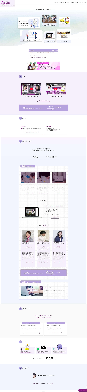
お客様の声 (72, 2)
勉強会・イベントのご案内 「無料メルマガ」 (82, 390)
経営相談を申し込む (55, 332)
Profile (28, 246)
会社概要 (76, 2)
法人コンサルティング (60, 2)
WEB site (58, 246)
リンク (80, 2)
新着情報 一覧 (54, 50)
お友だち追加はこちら (40, 352)
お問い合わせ (84, 2)
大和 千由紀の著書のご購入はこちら (26, 352)
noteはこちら (62, 352)
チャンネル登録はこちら (43, 100)
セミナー (68, 2)
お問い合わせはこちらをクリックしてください (43, 384)
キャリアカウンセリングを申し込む (31, 332)
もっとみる (28, 192)
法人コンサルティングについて (31, 132)
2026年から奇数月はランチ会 (34, 55)
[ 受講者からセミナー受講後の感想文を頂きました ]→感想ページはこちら (42, 52)
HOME (55, 2)
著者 (65, 2)
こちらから (55, 130)
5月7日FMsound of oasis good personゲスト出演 (38, 57)
